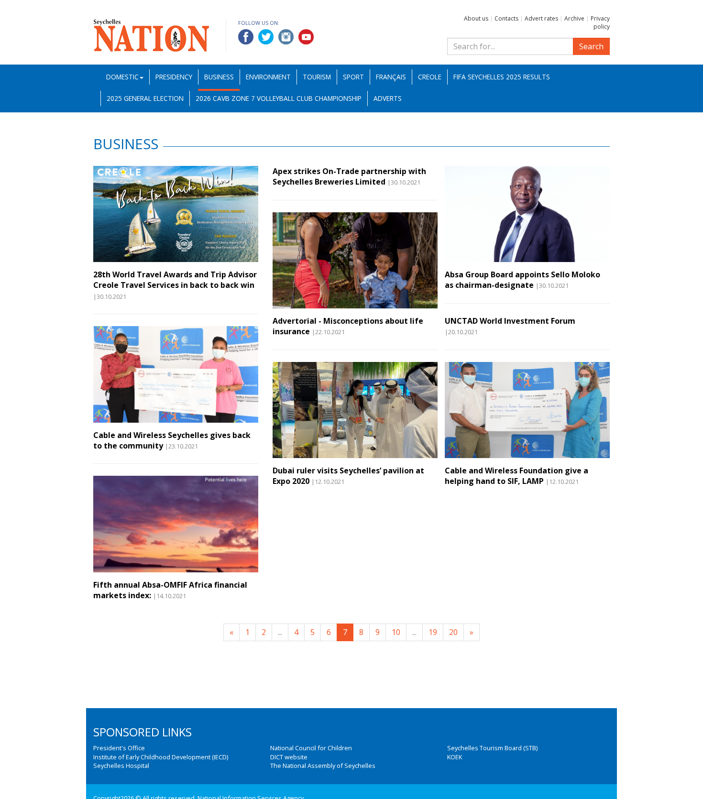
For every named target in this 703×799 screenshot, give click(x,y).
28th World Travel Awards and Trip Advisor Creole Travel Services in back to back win (175, 279)
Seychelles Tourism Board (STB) (492, 748)
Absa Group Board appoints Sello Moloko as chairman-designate (522, 279)
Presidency (173, 76)
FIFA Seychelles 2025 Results (501, 76)
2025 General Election (145, 98)
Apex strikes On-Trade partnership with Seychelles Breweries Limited (349, 176)
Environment (268, 76)
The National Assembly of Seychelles (322, 765)
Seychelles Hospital (121, 765)
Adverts (387, 98)
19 (432, 632)
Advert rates (541, 18)
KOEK (454, 757)
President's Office (119, 748)
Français (391, 76)
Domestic (122, 76)
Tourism (317, 76)
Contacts (506, 18)
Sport (353, 76)
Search (591, 46)
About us (476, 18)
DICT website (289, 757)
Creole (429, 76)
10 (396, 632)
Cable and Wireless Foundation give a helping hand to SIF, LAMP (516, 475)
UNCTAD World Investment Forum (510, 321)
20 (453, 632)
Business (219, 76)
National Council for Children (311, 748)
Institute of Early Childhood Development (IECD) (160, 757)
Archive (574, 18)
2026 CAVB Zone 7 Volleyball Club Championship (279, 98)
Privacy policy (600, 22)
